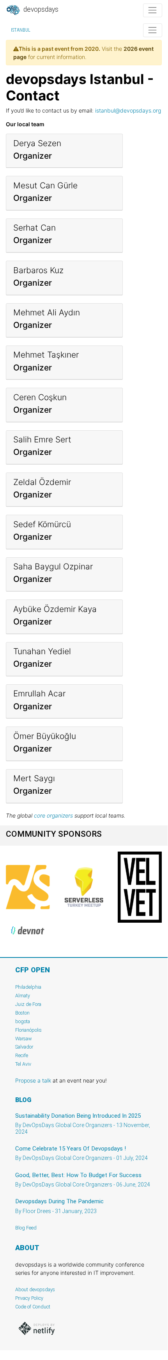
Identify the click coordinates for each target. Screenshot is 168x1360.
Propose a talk (33, 1080)
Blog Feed (26, 1228)
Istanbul (20, 30)
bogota (22, 1021)
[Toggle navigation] (152, 10)
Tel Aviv (23, 1064)
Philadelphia (28, 987)
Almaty (22, 996)
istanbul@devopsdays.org (128, 110)
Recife (21, 1055)
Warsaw (23, 1038)
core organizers (53, 815)
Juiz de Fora (28, 1004)
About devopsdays (35, 1289)
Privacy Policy (29, 1298)
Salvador (24, 1047)
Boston (22, 1013)
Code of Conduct (32, 1307)
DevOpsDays (40, 9)
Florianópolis (28, 1030)
